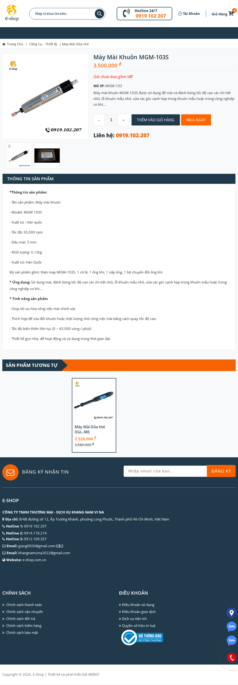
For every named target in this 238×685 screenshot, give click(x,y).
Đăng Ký (221, 471)
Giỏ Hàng (223, 14)
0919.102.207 (132, 135)
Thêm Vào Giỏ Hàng (156, 119)
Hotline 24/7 (146, 10)
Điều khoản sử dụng (138, 604)
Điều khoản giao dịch (139, 611)
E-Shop (38, 674)
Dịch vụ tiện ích (134, 618)
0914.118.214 (35, 533)
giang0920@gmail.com (36, 545)
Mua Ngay (196, 119)
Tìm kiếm (99, 13)
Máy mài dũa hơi (75, 44)
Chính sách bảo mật (22, 632)
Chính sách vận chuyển (24, 611)
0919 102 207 (151, 16)
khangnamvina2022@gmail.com (44, 552)
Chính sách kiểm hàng (23, 625)
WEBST (93, 674)
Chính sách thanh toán (24, 604)
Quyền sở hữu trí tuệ (138, 625)
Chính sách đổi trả (20, 618)
